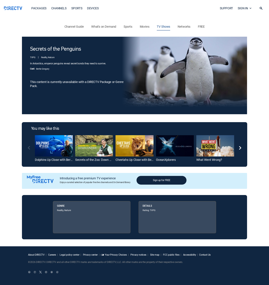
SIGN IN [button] (243, 8)
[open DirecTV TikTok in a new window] (57, 272)
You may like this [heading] (45, 128)
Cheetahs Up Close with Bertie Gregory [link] (141, 160)
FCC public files (171, 254)
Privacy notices (138, 254)
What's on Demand (103, 26)
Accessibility (189, 254)
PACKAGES (39, 8)
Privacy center (90, 254)
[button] (261, 8)
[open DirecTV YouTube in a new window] (51, 272)
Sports (128, 26)
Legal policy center (69, 254)
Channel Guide (74, 26)
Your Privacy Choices (116, 254)
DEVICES (93, 8)
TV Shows (163, 26)
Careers (52, 254)
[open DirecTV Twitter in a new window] (40, 272)
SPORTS (77, 8)
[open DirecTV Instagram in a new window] (46, 272)
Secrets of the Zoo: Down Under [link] (96, 160)
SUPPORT (226, 8)
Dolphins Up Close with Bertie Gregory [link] (60, 160)
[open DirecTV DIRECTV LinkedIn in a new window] (29, 272)
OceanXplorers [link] (166, 160)
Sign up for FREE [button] (161, 180)
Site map (154, 254)
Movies (144, 26)
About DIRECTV (36, 254)
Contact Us (205, 254)
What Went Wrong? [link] (209, 160)
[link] (54, 145)
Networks (184, 26)
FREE (201, 26)
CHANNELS (59, 8)
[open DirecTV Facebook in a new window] (35, 272)
